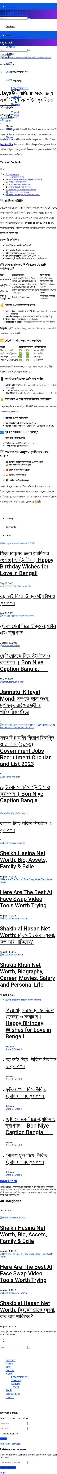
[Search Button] (29, 18)
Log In (3, 1472)
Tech (8, 120)
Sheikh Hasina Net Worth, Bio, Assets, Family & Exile (23, 860)
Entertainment (19, 72)
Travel (15, 112)
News (9, 79)
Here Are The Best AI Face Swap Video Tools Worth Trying (26, 899)
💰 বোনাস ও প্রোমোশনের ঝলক (16, 182)
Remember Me (10, 1433)
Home (3, 55)
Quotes (10, 71)
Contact (10, 6)
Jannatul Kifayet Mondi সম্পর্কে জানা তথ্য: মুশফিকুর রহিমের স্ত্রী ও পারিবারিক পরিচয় (25, 702)
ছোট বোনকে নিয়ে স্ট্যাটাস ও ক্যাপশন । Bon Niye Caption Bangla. (25, 662)
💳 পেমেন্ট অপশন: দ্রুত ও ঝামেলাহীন (18, 184)
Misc (8, 55)
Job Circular (13, 1393)
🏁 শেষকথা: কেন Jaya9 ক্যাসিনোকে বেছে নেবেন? (23, 194)
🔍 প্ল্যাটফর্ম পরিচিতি (12, 174)
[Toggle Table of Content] (2, 169)
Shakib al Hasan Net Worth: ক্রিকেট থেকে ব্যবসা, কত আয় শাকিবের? (27, 935)
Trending (16, 81)
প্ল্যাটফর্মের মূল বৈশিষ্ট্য (17, 177)
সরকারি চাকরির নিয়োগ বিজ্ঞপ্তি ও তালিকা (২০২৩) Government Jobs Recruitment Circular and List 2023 (27, 750)
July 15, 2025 (6, 117)
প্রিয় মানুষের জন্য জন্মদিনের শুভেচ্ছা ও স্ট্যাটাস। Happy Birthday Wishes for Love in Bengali (26, 563)
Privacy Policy (12, 1341)
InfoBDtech (13, 13)
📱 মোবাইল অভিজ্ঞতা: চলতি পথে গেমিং (18, 187)
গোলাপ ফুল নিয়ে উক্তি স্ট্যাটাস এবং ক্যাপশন (26, 1158)
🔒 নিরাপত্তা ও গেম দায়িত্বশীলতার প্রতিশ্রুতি (21, 189)
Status (10, 1397)
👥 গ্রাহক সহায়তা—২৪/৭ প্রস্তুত (17, 192)
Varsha (15, 115)
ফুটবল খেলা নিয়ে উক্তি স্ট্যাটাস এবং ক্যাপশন (26, 1092)
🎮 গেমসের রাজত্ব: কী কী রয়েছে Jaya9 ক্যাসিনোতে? (24, 179)
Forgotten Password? (10, 1443)
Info (8, 1367)
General (15, 1383)
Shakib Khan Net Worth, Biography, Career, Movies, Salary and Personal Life (27, 975)
